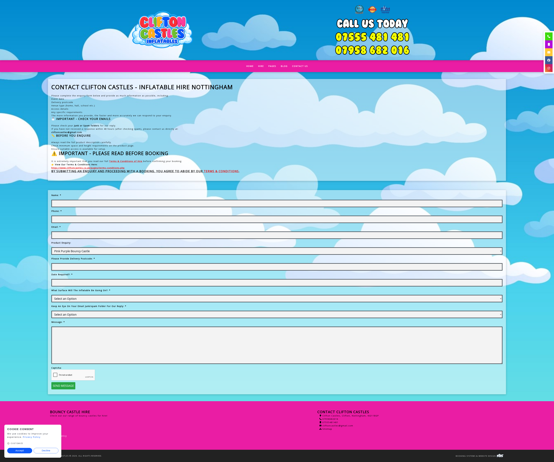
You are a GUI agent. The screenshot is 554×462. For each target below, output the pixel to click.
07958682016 (330, 419)
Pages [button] (272, 66)
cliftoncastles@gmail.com (337, 425)
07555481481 (330, 422)
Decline (46, 450)
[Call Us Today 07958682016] (372, 37)
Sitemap (327, 429)
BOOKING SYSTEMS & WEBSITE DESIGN (476, 456)
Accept (19, 450)
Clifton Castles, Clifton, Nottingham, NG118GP (350, 415)
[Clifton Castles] (162, 30)
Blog (284, 66)
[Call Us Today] (372, 50)
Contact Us (300, 66)
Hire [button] (261, 66)
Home (251, 67)
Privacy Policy (32, 437)
